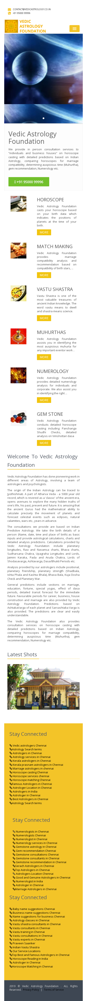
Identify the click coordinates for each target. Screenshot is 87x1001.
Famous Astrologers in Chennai (32, 784)
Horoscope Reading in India (30, 959)
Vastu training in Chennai (28, 932)
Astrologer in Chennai (26, 795)
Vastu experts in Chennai (28, 939)
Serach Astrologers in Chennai (34, 866)
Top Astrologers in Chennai (32, 870)
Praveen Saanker (23, 943)
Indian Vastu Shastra (25, 947)
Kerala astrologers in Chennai (31, 761)
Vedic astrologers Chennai (29, 745)
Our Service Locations (26, 951)
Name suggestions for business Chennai (38, 916)
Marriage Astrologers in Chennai (36, 889)
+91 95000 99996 (21, 13)
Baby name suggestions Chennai (33, 909)
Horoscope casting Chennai (30, 772)
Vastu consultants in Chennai (31, 928)
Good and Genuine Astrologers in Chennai (42, 877)
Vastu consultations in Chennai (32, 936)
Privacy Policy (31, 990)
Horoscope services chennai (30, 776)
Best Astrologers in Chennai (30, 799)
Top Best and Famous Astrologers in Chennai (40, 955)
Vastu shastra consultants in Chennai (36, 924)
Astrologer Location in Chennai (32, 788)
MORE (44, 232)
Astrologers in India (24, 791)
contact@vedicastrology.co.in (32, 9)
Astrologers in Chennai (27, 753)
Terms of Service (54, 990)
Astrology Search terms (27, 749)
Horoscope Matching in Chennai (32, 966)
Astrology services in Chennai (31, 757)
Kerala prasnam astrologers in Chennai (37, 765)
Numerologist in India (29, 881)
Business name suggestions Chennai (36, 913)
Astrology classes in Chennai (30, 920)
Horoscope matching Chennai (31, 780)
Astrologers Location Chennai (34, 874)
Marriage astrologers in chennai (33, 768)
